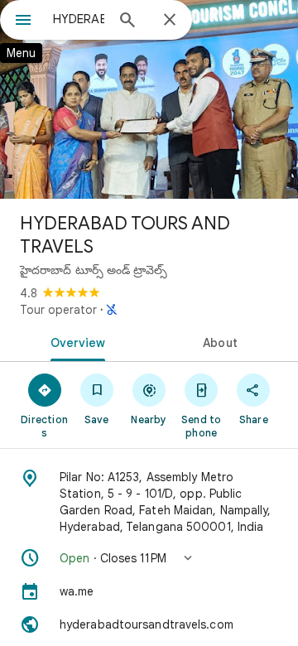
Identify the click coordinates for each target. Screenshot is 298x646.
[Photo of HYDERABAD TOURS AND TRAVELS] (149, 99)
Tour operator (58, 309)
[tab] (75, 341)
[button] (149, 558)
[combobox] (78, 19)
